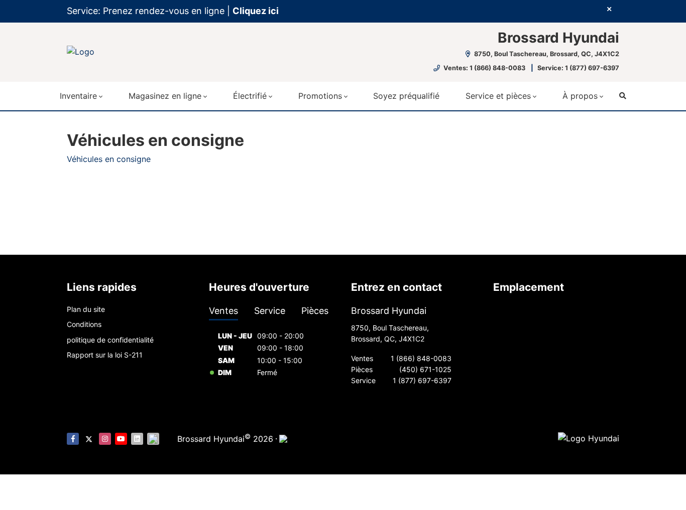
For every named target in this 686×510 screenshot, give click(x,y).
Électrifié (250, 96)
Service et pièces (498, 96)
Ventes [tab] (223, 310)
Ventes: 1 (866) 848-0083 (484, 68)
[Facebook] (73, 439)
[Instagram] (105, 439)
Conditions (84, 324)
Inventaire (78, 96)
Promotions (320, 96)
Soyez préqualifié (406, 96)
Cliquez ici (256, 11)
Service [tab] (269, 310)
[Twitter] (89, 439)
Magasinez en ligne (165, 96)
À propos (580, 96)
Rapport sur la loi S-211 (105, 355)
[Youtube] (121, 439)
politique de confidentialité (110, 339)
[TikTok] (153, 439)
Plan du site (86, 309)
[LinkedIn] (137, 439)
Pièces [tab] (314, 310)
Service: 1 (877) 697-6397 (578, 68)
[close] (609, 8)
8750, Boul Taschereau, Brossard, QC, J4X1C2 (546, 54)
